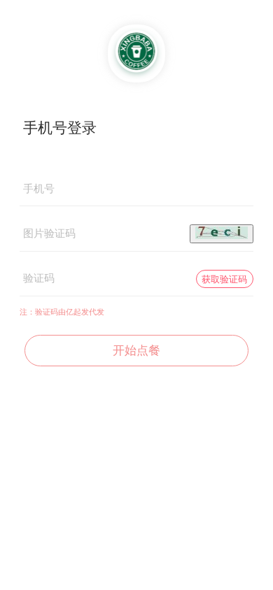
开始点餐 (136, 350)
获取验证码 (224, 279)
